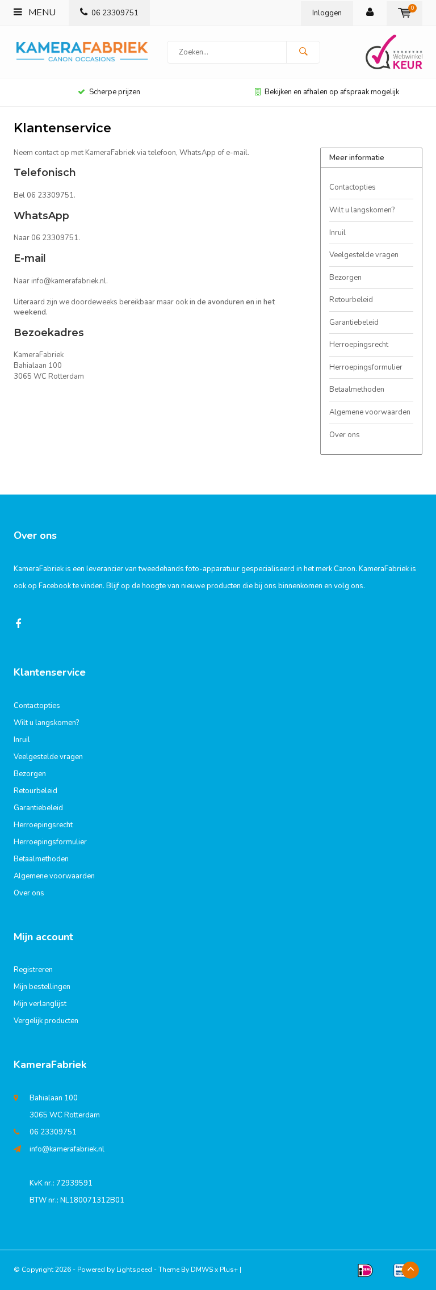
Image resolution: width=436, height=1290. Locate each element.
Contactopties (352, 187)
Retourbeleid (351, 300)
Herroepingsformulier (366, 367)
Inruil (337, 233)
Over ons (344, 435)
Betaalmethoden (356, 389)
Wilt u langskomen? (362, 210)
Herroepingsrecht (358, 345)
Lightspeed (134, 1269)
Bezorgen (345, 278)
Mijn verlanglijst (40, 1004)
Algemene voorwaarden (369, 412)
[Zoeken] (303, 52)
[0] (404, 13)
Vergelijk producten (46, 1021)
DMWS (202, 1269)
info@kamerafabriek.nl (67, 1149)
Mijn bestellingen (42, 987)
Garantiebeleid (354, 322)
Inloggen (327, 13)
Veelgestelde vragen (364, 255)
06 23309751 (115, 13)
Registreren (33, 970)
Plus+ (229, 1269)
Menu (41, 12)
